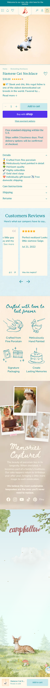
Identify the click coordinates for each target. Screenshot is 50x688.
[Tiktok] (26, 600)
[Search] (37, 10)
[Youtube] (21, 600)
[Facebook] (12, 600)
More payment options (25, 121)
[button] (40, 272)
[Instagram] (17, 600)
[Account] (42, 10)
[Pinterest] (31, 600)
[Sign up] (42, 630)
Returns (7, 198)
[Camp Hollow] (25, 10)
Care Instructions (12, 186)
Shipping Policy (25, 564)
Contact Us (25, 584)
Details (7, 155)
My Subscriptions (25, 549)
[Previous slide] (21, 281)
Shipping (8, 192)
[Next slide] (28, 281)
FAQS (25, 554)
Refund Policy (25, 569)
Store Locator (25, 559)
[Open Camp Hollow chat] (42, 668)
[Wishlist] (12, 10)
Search (25, 544)
